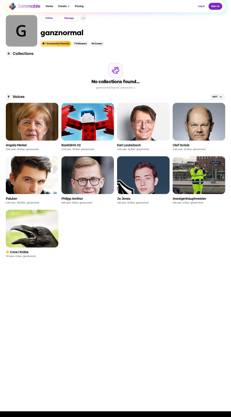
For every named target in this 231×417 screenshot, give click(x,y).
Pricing (79, 6)
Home (49, 6)
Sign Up (215, 6)
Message (69, 18)
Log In (201, 6)
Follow (49, 18)
